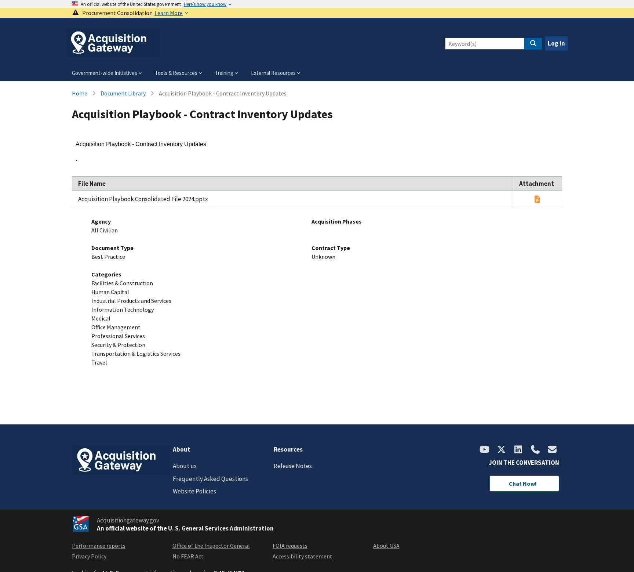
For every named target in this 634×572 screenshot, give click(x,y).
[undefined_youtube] (485, 450)
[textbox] (317, 152)
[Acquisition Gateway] (113, 53)
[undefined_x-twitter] (502, 450)
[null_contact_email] (552, 450)
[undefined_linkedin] (518, 450)
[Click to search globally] (533, 44)
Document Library (123, 93)
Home (79, 93)
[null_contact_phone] (535, 450)
